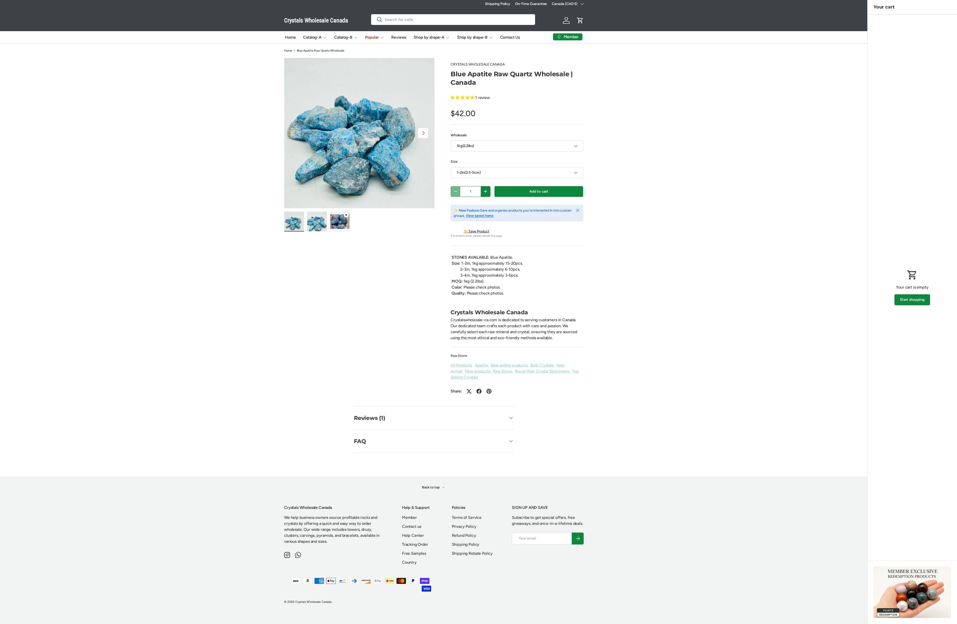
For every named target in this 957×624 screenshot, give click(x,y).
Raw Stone (459, 356)
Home (290, 37)
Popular (372, 37)
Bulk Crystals (541, 365)
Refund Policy (464, 535)
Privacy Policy (464, 526)
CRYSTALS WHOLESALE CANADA (478, 64)
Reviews (398, 37)
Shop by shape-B (472, 37)
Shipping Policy (497, 3)
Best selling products (509, 365)
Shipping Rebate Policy (472, 553)
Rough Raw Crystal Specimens (542, 371)
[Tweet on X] (469, 391)
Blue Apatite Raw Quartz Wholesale (320, 50)
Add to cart (538, 191)
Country (409, 562)
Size (454, 161)
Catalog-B (343, 37)
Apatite (481, 365)
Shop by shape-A (429, 37)
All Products (461, 365)
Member (409, 517)
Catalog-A (312, 37)
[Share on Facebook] (479, 391)
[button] (580, 20)
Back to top (431, 487)
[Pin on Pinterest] (489, 391)
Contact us (411, 526)
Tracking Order (415, 544)
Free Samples (414, 553)
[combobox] (453, 19)
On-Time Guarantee (531, 3)
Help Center (413, 535)
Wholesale (459, 135)
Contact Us (510, 37)
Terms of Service (466, 517)
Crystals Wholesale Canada (313, 602)
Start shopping (912, 299)
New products (477, 371)
